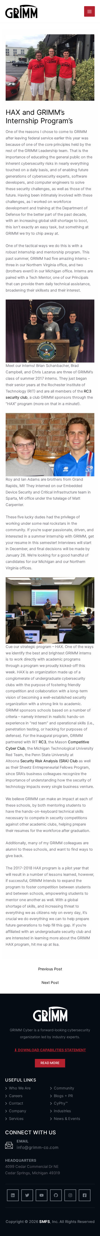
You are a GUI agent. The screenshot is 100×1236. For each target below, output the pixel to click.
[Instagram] (70, 1195)
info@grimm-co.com (38, 1147)
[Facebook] (85, 1195)
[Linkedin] (13, 1195)
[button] (50, 1063)
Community (64, 1088)
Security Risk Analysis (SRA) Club (49, 761)
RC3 (42, 742)
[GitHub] (56, 1195)
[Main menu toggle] (89, 11)
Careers (16, 1096)
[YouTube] (41, 1195)
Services (16, 1119)
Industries (62, 1111)
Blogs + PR (63, 1096)
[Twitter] (27, 1195)
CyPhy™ (61, 1103)
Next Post (50, 982)
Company (17, 1111)
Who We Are (20, 1088)
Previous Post (50, 969)
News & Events (67, 1119)
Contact (16, 1103)
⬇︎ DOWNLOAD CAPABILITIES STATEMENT (50, 1050)
